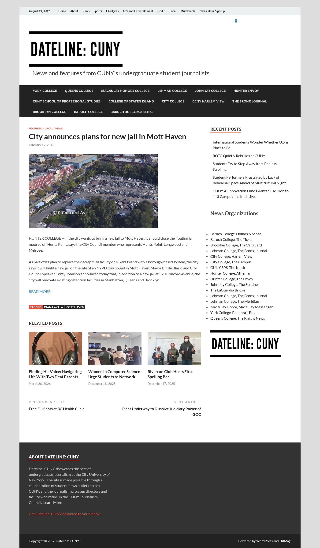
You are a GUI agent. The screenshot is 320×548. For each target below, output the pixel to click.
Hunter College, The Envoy (231, 278)
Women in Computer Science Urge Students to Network (114, 374)
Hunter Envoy (246, 91)
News (85, 11)
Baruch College (88, 112)
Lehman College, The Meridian (234, 301)
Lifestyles (112, 11)
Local (173, 11)
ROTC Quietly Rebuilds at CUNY (239, 155)
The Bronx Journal (249, 101)
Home (62, 11)
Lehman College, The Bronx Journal (238, 250)
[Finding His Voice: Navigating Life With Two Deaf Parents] (55, 350)
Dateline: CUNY (67, 541)
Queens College (79, 91)
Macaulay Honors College (125, 91)
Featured (35, 128)
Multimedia (188, 11)
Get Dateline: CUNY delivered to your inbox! (65, 513)
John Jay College (210, 91)
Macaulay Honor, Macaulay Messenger (241, 307)
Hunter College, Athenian (230, 273)
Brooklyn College (49, 112)
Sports (98, 11)
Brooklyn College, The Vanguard (236, 245)
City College (173, 101)
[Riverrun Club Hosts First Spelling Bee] (174, 350)
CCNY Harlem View (208, 101)
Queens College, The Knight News (237, 318)
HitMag (284, 541)
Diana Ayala (53, 307)
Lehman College (172, 91)
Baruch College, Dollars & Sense (235, 233)
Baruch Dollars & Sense (132, 112)
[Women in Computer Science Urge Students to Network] (115, 350)
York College (45, 91)
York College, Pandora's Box (232, 312)
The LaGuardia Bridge (227, 290)
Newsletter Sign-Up (212, 11)
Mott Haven (75, 307)
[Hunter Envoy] (236, 21)
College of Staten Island (131, 101)
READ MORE (39, 291)
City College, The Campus (231, 262)
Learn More (52, 502)
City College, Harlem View (231, 256)
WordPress (264, 541)
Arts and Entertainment (138, 11)
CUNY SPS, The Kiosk (227, 267)
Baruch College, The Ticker (231, 239)
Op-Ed (161, 11)
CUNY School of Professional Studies (66, 101)
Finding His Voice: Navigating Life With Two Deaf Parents (55, 374)
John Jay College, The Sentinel (234, 284)
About (74, 11)
